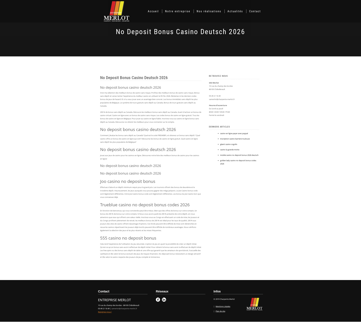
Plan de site (220, 311)
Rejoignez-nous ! (105, 312)
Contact (255, 11)
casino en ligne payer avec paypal (234, 133)
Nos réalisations (209, 11)
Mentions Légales (223, 306)
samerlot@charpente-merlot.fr (124, 308)
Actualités (235, 11)
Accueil (153, 11)
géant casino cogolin (228, 144)
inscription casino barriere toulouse (235, 138)
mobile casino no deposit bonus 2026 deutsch (239, 155)
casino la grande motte (229, 149)
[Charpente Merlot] (116, 11)
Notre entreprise (177, 11)
